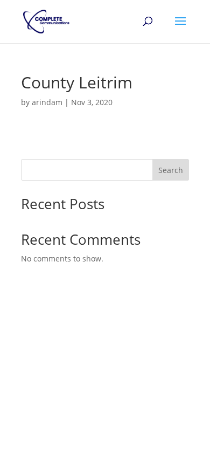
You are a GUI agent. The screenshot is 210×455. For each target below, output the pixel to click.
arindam (47, 102)
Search (170, 170)
